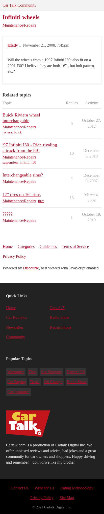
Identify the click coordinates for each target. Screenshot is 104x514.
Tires (32, 372)
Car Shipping (51, 372)
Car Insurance (18, 392)
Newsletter (14, 327)
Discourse (31, 268)
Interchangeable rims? (23, 174)
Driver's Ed (76, 372)
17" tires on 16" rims (22, 194)
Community (15, 337)
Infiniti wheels (21, 17)
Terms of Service (75, 246)
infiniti (25, 162)
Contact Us (20, 488)
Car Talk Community (19, 5)
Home (8, 246)
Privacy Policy (14, 256)
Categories (26, 246)
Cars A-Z (57, 308)
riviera (7, 132)
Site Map (67, 498)
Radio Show (60, 317)
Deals (34, 382)
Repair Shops (60, 327)
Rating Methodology (76, 488)
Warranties (15, 372)
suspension (10, 162)
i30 (34, 162)
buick (18, 132)
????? (8, 213)
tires (41, 201)
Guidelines (48, 246)
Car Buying (16, 382)
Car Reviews (16, 317)
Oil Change (53, 382)
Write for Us (44, 488)
